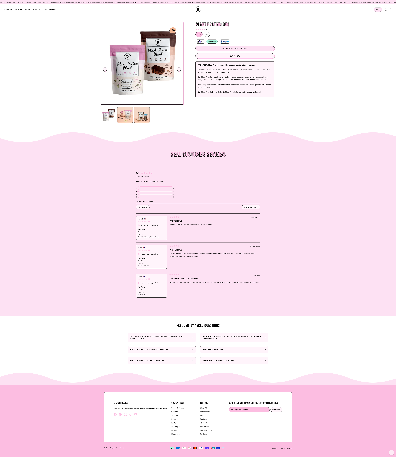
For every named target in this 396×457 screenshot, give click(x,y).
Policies (174, 430)
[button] (385, 9)
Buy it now (235, 56)
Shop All (203, 408)
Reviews (203, 434)
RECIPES (52, 10)
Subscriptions (176, 426)
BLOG (45, 10)
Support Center (177, 408)
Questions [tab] (150, 202)
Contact (174, 411)
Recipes (203, 419)
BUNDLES (36, 10)
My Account (176, 434)
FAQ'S (173, 423)
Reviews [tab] (140, 202)
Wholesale (204, 426)
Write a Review (252, 207)
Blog (202, 415)
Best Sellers (205, 411)
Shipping (175, 415)
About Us (204, 423)
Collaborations (206, 430)
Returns (174, 419)
